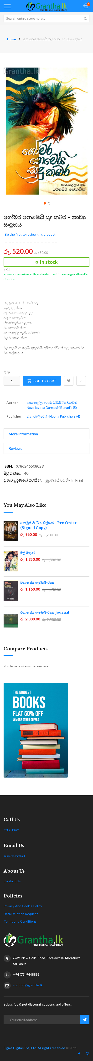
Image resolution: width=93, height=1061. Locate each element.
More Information (23, 434)
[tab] (46, 433)
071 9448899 (11, 830)
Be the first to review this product (30, 234)
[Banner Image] (46, 730)
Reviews (15, 448)
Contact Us (12, 881)
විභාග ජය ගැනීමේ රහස (37, 582)
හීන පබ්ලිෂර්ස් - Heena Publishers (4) (53, 416)
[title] (79, 1054)
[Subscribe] (84, 1019)
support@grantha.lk (15, 855)
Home (11, 39)
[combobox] (46, 18)
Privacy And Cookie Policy (23, 906)
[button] (44, 202)
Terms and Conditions (20, 921)
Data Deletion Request (21, 914)
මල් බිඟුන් (27, 553)
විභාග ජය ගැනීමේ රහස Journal (44, 612)
